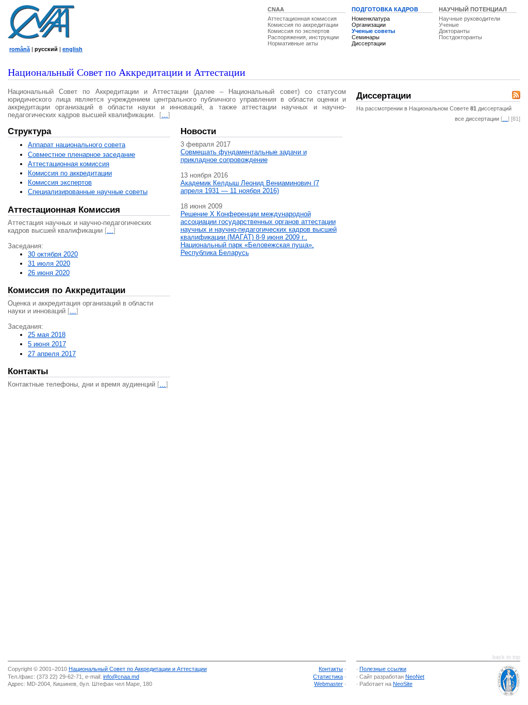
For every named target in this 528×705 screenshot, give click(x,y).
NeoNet (414, 677)
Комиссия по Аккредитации (66, 290)
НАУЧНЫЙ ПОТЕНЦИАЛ (473, 9)
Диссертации (369, 43)
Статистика (328, 677)
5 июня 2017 (47, 344)
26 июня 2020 (49, 273)
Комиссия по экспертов (298, 31)
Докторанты (454, 31)
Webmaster (328, 684)
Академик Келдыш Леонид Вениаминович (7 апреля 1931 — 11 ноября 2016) (249, 187)
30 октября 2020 (53, 254)
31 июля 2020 (49, 263)
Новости (198, 131)
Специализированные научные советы (87, 192)
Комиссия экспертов (60, 182)
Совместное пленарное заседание (81, 154)
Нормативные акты (293, 43)
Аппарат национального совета (76, 145)
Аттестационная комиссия (302, 18)
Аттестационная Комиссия (64, 210)
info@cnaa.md (121, 677)
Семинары (366, 37)
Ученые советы (373, 31)
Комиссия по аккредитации (303, 25)
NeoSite (402, 684)
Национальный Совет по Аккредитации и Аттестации (138, 669)
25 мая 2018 (46, 335)
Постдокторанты (460, 37)
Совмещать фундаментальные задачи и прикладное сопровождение (243, 156)
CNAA (276, 9)
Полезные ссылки (382, 669)
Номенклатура (371, 18)
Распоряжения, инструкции (303, 37)
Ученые (449, 25)
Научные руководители (469, 18)
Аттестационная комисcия (68, 164)
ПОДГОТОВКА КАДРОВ (385, 9)
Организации (369, 25)
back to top (506, 657)
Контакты (28, 371)
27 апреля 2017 (52, 354)
